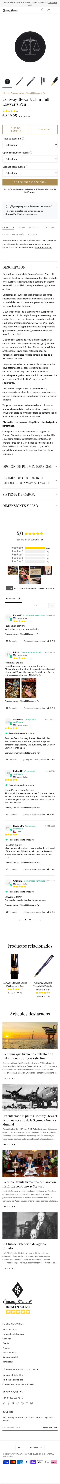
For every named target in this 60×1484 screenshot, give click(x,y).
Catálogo (6, 1338)
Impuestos (49, 228)
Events (5, 1343)
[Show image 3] (31, 82)
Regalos (34, 228)
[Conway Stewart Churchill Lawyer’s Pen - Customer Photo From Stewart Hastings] (35, 570)
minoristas (7, 1361)
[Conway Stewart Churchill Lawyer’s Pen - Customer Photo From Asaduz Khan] (46, 570)
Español (34, 1447)
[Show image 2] (19, 82)
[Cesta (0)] (48, 10)
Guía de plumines (15, 129)
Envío (21, 228)
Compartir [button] (12, 641)
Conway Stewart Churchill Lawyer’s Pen (22, 634)
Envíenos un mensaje (27, 214)
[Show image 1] (7, 82)
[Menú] (56, 10)
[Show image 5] (54, 82)
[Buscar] (43, 10)
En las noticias (9, 1352)
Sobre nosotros (9, 1329)
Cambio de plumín (13, 234)
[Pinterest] (22, 1403)
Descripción (14, 267)
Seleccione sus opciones (30, 182)
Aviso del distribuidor (12, 1375)
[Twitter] (13, 1403)
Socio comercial (10, 1357)
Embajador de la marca (13, 1334)
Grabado (44, 129)
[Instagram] (3, 1403)
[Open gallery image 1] (30, 47)
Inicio (4, 93)
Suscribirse (50, 1427)
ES (19, 1447)
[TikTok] (17, 1403)
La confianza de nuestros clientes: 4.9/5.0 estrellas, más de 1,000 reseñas (30, 191)
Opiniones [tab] (10, 598)
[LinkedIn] (31, 1403)
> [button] (40, 920)
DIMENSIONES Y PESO (20, 505)
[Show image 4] (42, 82)
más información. (43, 247)
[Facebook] (8, 1403)
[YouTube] (27, 1403)
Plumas (6, 1348)
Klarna (32, 234)
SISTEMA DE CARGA (18, 494)
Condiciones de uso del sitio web (18, 1384)
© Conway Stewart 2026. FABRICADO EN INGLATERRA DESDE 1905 (28, 1455)
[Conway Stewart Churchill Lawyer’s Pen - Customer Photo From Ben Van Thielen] (24, 579)
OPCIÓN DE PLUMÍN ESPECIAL (27, 466)
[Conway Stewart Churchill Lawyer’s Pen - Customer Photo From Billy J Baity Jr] (13, 570)
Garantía (8, 227)
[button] (49, 641)
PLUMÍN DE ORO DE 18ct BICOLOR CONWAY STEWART (26, 480)
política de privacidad (12, 1379)
